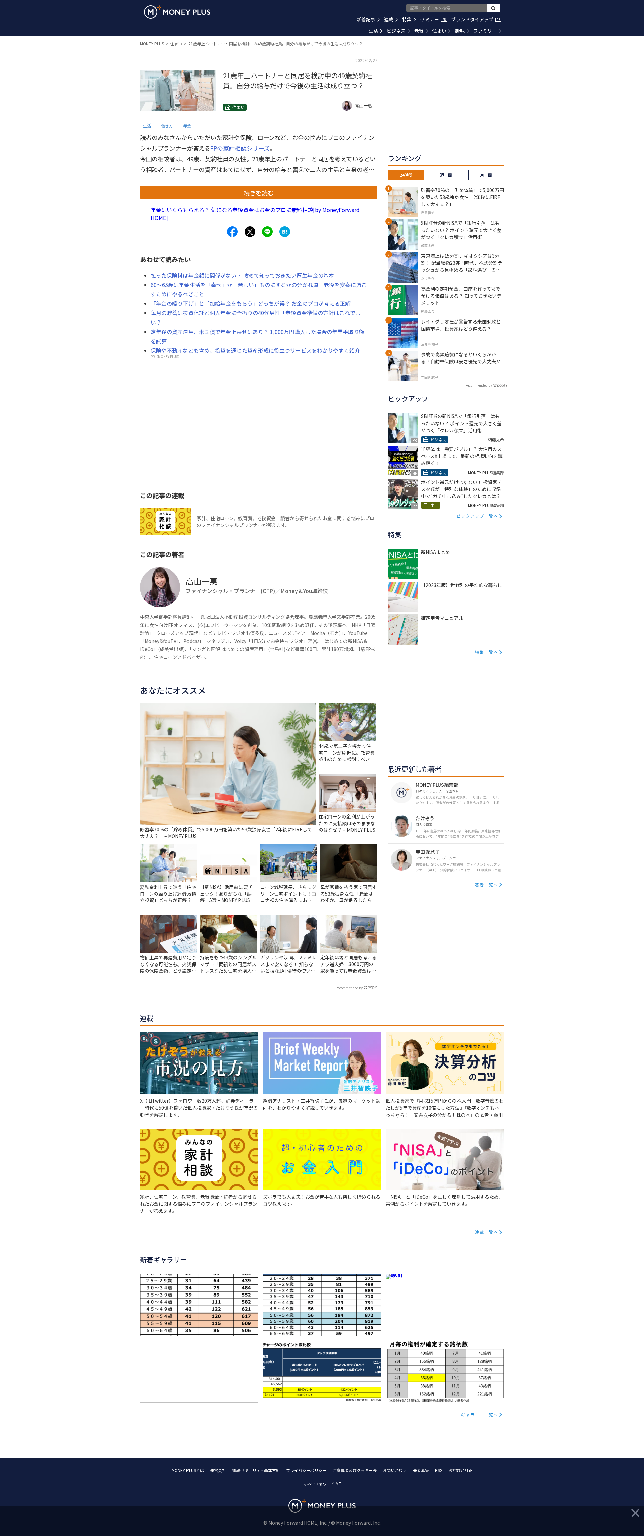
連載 (388, 19)
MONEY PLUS (152, 43)
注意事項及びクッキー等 (354, 1470)
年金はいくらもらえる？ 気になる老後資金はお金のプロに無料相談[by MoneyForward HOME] (255, 214)
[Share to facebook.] (232, 231)
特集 (407, 19)
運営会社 (218, 1470)
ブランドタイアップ (475, 19)
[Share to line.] (267, 231)
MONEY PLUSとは (188, 1470)
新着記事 (366, 19)
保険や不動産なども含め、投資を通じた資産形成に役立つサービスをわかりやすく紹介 (255, 350)
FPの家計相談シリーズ (240, 148)
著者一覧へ (486, 884)
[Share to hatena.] (284, 231)
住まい (439, 30)
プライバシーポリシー (306, 1470)
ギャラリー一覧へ (479, 1414)
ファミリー (485, 30)
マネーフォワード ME (322, 1483)
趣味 (460, 30)
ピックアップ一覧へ (477, 516)
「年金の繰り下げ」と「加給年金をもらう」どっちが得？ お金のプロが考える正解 (251, 303)
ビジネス (396, 30)
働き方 (167, 125)
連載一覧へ (486, 1232)
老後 (419, 30)
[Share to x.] (250, 231)
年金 (187, 125)
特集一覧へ (486, 652)
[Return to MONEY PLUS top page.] (177, 12)
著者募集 (421, 1470)
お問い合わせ (395, 1470)
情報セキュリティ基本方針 (256, 1470)
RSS (438, 1470)
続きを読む (259, 192)
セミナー (433, 19)
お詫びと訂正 (460, 1470)
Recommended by (349, 987)
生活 (373, 30)
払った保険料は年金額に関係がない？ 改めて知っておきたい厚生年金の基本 (242, 275)
